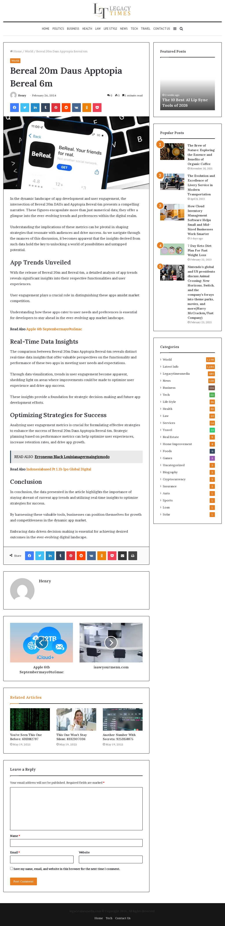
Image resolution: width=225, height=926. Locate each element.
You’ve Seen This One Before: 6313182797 (26, 737)
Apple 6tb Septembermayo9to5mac (54, 329)
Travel (145, 29)
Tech (134, 29)
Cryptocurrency (174, 479)
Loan (166, 507)
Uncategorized (174, 465)
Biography (170, 472)
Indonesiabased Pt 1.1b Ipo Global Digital (58, 469)
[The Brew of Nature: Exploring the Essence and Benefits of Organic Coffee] (172, 151)
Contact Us (161, 29)
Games (167, 458)
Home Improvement (177, 444)
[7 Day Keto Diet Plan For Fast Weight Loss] (172, 249)
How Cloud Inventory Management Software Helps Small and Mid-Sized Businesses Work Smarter (200, 220)
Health (87, 29)
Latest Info (170, 366)
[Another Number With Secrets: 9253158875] (123, 719)
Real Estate (171, 437)
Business (73, 29)
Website (84, 852)
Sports (168, 500)
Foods (167, 451)
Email (15, 852)
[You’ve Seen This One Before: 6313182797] (30, 719)
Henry (22, 95)
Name (15, 836)
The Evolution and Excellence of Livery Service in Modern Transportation (201, 185)
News (124, 29)
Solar (166, 514)
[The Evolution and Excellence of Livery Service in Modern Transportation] (172, 182)
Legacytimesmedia (176, 373)
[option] (187, 86)
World (29, 51)
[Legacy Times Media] (112, 10)
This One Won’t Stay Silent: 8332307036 (71, 737)
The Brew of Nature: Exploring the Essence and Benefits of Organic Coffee (201, 154)
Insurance (170, 486)
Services (169, 423)
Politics (58, 29)
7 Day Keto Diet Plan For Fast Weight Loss (200, 250)
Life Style (110, 29)
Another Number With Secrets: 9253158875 (119, 737)
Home (45, 29)
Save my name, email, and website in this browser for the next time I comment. (67, 869)
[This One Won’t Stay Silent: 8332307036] (76, 719)
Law (98, 29)
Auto (166, 493)
